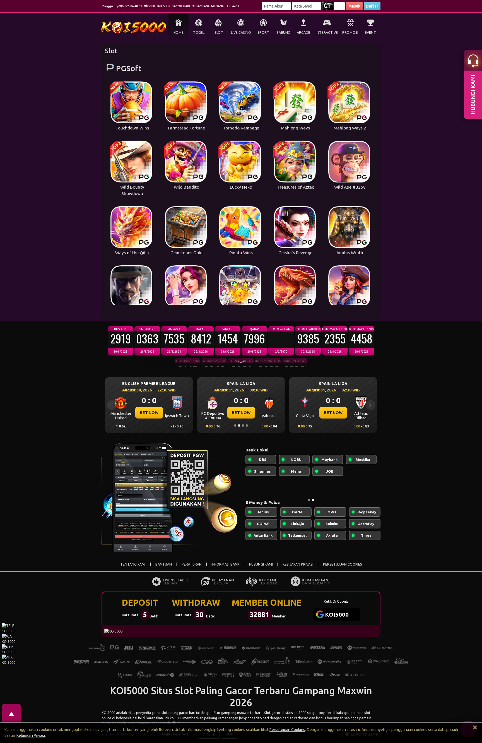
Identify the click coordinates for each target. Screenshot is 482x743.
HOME (178, 32)
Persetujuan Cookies (287, 729)
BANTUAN (163, 564)
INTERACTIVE (327, 32)
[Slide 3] (243, 425)
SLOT (219, 32)
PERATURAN (192, 564)
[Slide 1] (235, 425)
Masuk (354, 6)
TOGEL (198, 32)
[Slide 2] (239, 425)
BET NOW (149, 412)
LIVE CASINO (241, 32)
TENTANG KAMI (133, 564)
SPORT (263, 32)
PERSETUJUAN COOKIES (342, 564)
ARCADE (303, 32)
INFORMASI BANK (225, 564)
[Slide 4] (247, 425)
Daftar (372, 6)
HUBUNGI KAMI (261, 564)
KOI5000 (108, 713)
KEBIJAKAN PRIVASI (298, 564)
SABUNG (283, 32)
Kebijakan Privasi (30, 735)
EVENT (370, 32)
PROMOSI (350, 32)
